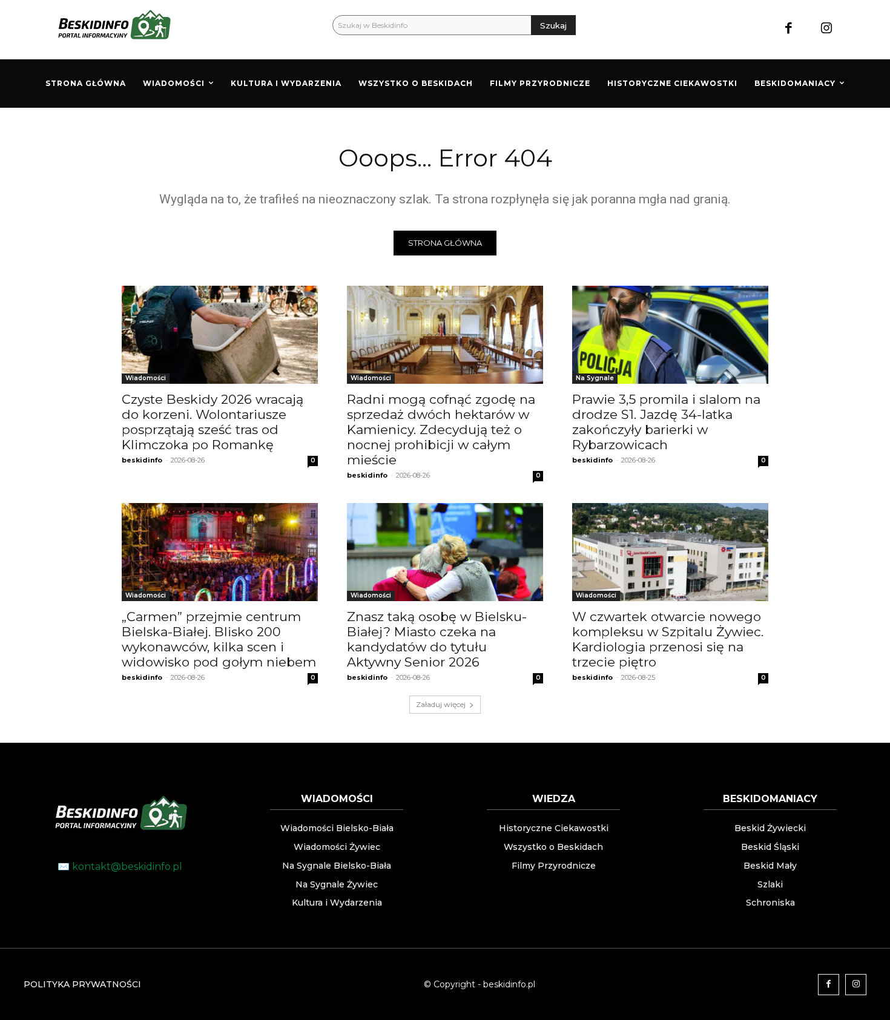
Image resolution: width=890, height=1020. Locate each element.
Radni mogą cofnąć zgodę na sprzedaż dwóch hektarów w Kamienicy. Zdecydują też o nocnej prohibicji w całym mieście (441, 429)
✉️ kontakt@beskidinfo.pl (120, 866)
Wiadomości (145, 378)
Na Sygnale (595, 378)
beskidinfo (142, 460)
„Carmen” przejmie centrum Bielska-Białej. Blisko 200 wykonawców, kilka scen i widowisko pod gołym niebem (219, 639)
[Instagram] (827, 29)
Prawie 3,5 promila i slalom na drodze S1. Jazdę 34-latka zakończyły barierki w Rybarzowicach (666, 422)
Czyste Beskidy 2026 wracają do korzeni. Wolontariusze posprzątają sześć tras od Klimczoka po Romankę (212, 422)
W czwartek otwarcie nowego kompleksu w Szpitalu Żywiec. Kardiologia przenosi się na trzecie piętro (667, 639)
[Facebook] (789, 29)
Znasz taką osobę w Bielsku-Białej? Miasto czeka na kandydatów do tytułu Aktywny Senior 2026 (437, 639)
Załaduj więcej (441, 704)
